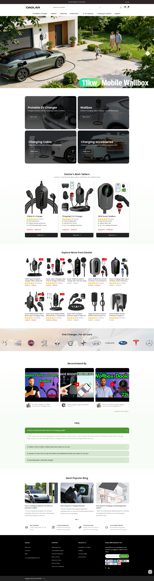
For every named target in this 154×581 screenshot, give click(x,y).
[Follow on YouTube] (108, 568)
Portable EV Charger (40, 14)
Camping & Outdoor (104, 14)
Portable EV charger (84, 547)
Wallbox (54, 14)
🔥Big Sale (63, 14)
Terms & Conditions (58, 566)
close (27, 2)
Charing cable (82, 554)
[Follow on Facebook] (105, 568)
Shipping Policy (56, 547)
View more (33, 117)
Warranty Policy (56, 560)
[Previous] (6, 53)
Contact (27, 550)
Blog (26, 554)
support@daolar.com (33, 558)
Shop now (40, 235)
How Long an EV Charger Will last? (73, 506)
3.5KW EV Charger (35, 216)
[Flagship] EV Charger (72, 216)
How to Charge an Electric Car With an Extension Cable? (38, 507)
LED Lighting (89, 14)
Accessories (74, 14)
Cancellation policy (58, 550)
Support (117, 14)
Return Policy (56, 557)
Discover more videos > (122, 411)
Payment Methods (57, 554)
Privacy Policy (56, 563)
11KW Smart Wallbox (107, 216)
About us (27, 547)
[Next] (147, 53)
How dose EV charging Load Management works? (111, 507)
